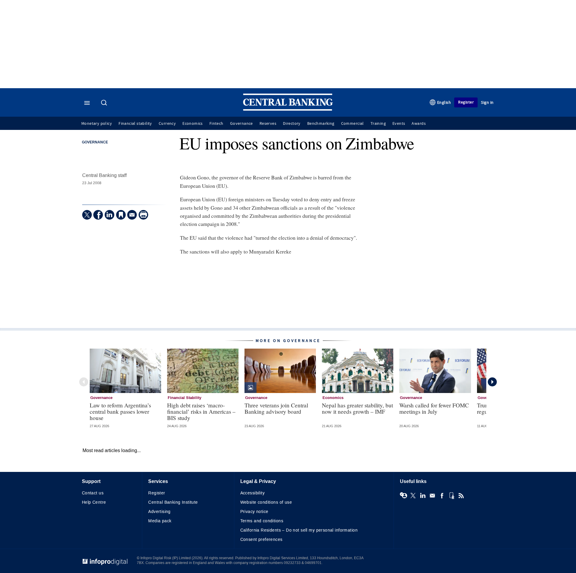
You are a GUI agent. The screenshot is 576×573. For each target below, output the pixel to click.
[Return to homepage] (288, 109)
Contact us (93, 493)
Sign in (487, 102)
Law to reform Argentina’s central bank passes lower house (120, 411)
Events (398, 123)
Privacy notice (254, 511)
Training (378, 123)
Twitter (413, 495)
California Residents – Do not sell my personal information (299, 530)
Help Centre (94, 502)
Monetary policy (96, 123)
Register (466, 102)
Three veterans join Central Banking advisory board (276, 408)
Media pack (159, 521)
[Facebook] (98, 215)
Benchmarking (320, 123)
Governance (241, 123)
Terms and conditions (261, 521)
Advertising (159, 511)
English (444, 102)
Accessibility (252, 493)
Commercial (352, 123)
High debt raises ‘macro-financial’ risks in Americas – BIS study (201, 411)
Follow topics (403, 495)
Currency (167, 123)
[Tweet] (87, 215)
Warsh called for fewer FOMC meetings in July (434, 408)
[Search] (105, 103)
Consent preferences (261, 539)
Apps (451, 495)
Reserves (268, 123)
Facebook (442, 495)
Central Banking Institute (173, 502)
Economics (192, 123)
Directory (292, 123)
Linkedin (422, 495)
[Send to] (132, 215)
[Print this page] (143, 215)
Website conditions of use (266, 502)
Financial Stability (184, 397)
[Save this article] (121, 215)
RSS (461, 495)
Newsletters (432, 495)
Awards (418, 123)
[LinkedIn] (109, 215)
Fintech (216, 123)
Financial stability (135, 123)
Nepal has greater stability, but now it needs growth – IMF (357, 408)
